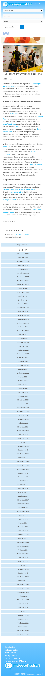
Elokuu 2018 (23, 442)
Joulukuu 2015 (23, 550)
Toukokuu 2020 (23, 408)
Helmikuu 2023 (23, 354)
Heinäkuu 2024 (23, 308)
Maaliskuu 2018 (23, 461)
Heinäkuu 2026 (23, 254)
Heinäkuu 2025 (23, 273)
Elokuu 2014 (23, 611)
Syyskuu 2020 (23, 392)
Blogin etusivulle (23, 245)
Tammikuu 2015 (23, 592)
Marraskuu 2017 (23, 469)
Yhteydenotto (11, 655)
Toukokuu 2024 (23, 315)
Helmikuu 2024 (23, 323)
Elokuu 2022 (23, 362)
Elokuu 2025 (23, 269)
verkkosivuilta (17, 192)
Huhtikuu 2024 (23, 319)
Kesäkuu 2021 (23, 385)
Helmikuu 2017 (23, 500)
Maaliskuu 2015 (23, 585)
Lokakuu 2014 (23, 604)
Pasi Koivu (13, 114)
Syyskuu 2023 (23, 335)
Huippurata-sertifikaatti (16, 661)
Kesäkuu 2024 (23, 312)
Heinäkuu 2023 (23, 342)
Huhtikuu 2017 (23, 496)
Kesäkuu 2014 (23, 619)
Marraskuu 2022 (23, 358)
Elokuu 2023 (23, 338)
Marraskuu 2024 (23, 292)
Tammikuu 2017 (23, 504)
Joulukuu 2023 (23, 327)
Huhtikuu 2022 (23, 369)
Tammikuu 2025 (23, 285)
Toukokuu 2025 (23, 277)
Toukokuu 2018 (23, 454)
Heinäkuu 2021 (23, 381)
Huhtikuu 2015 (23, 581)
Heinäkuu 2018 (23, 446)
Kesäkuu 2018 (23, 450)
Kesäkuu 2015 (23, 573)
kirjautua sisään (22, 234)
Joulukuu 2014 (23, 596)
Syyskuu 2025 (23, 265)
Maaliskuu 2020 (23, 411)
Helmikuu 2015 (23, 588)
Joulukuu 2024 (23, 288)
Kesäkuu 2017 (23, 488)
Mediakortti (10, 652)
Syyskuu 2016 (23, 519)
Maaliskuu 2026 (23, 262)
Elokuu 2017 (23, 481)
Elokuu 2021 (23, 377)
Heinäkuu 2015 (23, 569)
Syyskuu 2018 (23, 438)
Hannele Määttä (35, 165)
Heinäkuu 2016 (23, 527)
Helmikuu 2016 (23, 546)
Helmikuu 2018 (23, 465)
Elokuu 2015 (23, 565)
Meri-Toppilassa (9, 124)
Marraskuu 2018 (23, 431)
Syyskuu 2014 (23, 608)
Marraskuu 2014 (23, 600)
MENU (38, 3)
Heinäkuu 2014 (23, 615)
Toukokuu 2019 (23, 423)
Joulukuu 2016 (23, 508)
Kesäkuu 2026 (23, 258)
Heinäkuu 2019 (23, 419)
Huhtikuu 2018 (23, 458)
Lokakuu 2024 (23, 296)
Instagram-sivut (9, 200)
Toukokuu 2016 (23, 535)
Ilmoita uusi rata (12, 658)
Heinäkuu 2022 (23, 365)
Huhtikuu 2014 (23, 627)
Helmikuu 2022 (23, 373)
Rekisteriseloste (12, 650)
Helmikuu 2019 (23, 427)
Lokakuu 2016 (23, 515)
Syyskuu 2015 (23, 561)
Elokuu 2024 (23, 304)
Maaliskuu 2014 (23, 631)
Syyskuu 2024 (23, 300)
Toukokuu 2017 (23, 492)
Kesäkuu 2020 (23, 404)
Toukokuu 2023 (23, 350)
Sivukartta (10, 647)
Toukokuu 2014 (23, 623)
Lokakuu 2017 (23, 473)
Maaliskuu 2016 (23, 542)
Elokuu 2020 (23, 396)
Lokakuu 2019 (23, 415)
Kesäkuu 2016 (23, 531)
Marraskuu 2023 (23, 331)
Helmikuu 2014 (23, 635)
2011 (17, 126)
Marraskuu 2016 (23, 512)
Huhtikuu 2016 (23, 538)
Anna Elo (6, 147)
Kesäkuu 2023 (23, 346)
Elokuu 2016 (23, 523)
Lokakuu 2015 (23, 558)
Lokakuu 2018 (23, 435)
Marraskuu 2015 (23, 554)
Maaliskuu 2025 (23, 281)
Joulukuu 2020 (23, 388)
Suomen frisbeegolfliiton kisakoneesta (19, 190)
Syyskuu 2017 (23, 477)
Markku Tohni (8, 212)
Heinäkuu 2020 (23, 400)
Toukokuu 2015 (23, 577)
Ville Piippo (36, 210)
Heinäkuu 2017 (23, 485)
